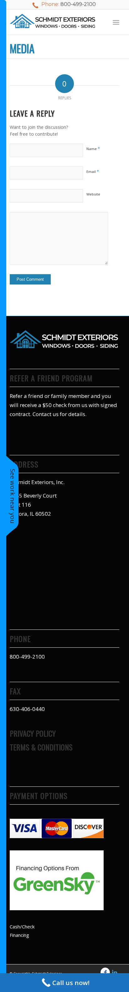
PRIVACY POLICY (33, 733)
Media (22, 48)
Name (93, 148)
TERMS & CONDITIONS (41, 747)
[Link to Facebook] (105, 972)
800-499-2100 (78, 4)
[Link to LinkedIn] (114, 972)
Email (92, 171)
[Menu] (116, 22)
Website (93, 194)
